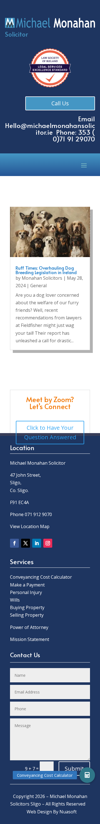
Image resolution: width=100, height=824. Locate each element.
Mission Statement (30, 639)
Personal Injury (26, 592)
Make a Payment (27, 585)
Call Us (60, 103)
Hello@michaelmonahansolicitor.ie (50, 129)
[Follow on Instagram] (47, 543)
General (38, 285)
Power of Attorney (29, 627)
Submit (74, 768)
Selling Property (27, 615)
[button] (87, 775)
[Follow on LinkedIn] (36, 543)
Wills (15, 600)
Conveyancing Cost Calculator (41, 577)
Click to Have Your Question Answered (50, 432)
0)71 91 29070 (74, 138)
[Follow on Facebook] (14, 543)
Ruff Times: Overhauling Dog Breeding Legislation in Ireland (46, 270)
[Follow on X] (25, 543)
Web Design (39, 812)
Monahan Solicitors (42, 278)
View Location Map (29, 526)
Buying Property (27, 607)
